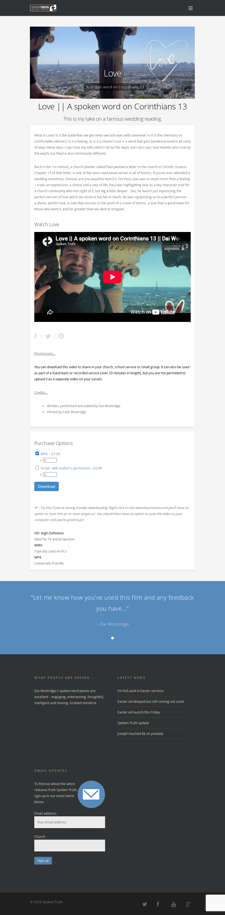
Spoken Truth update (133, 723)
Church (39, 836)
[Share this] (37, 336)
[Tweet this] (48, 336)
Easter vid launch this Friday (138, 712)
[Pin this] (60, 336)
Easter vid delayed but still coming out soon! (150, 701)
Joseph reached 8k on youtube (140, 733)
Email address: (45, 813)
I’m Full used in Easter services (140, 691)
